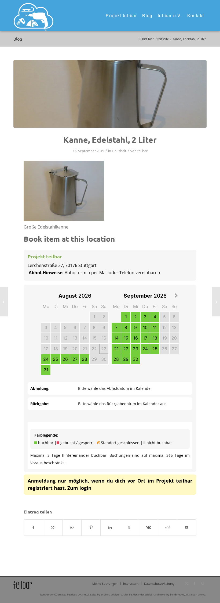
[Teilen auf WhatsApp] (72, 527)
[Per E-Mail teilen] (186, 527)
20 (75, 348)
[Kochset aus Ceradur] (216, 301)
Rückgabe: (39, 403)
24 (46, 359)
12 (65, 338)
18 (55, 348)
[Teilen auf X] (52, 527)
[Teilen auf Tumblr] (129, 527)
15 (94, 338)
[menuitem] (121, 15)
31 (46, 369)
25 (55, 359)
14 (84, 338)
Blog (17, 38)
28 (84, 359)
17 (46, 348)
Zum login (79, 488)
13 (75, 338)
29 (94, 359)
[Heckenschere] (4, 301)
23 (104, 348)
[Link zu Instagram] (203, 583)
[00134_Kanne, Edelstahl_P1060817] (110, 94)
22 (94, 348)
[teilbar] (33, 15)
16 (104, 338)
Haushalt (119, 150)
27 (75, 359)
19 (65, 348)
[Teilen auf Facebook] (33, 527)
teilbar (142, 150)
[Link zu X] (186, 583)
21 (84, 348)
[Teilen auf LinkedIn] (110, 527)
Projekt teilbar (45, 256)
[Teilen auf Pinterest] (91, 527)
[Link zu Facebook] (194, 583)
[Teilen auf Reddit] (167, 527)
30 (104, 359)
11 (55, 338)
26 (65, 359)
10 (46, 338)
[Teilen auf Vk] (148, 527)
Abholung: (39, 388)
